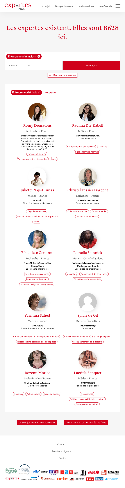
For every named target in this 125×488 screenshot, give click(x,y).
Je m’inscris (105, 6)
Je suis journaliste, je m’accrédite (37, 422)
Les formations (86, 6)
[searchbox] (66, 56)
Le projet (45, 6)
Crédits (62, 457)
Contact (61, 444)
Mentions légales (61, 451)
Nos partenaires (64, 6)
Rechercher (91, 65)
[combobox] (62, 56)
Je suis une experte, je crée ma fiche (86, 422)
